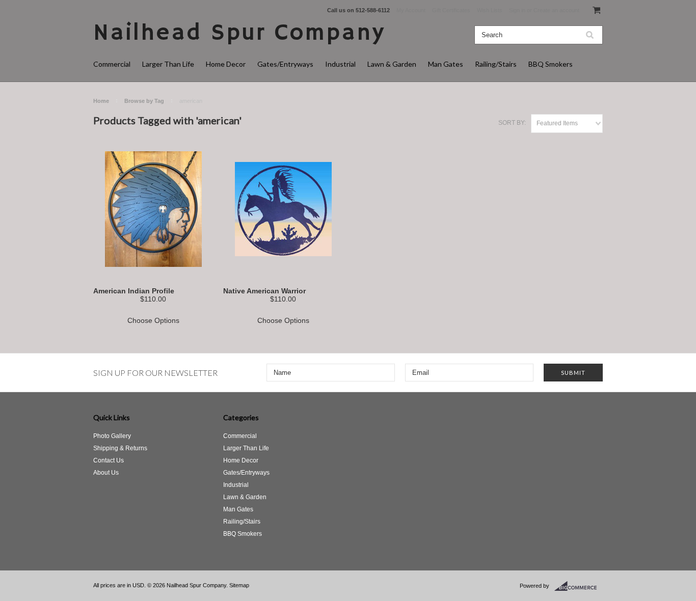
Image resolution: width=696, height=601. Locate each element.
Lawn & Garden (391, 64)
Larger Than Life (168, 64)
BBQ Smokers (550, 64)
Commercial (111, 64)
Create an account (556, 10)
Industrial (340, 64)
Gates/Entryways (285, 64)
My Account (410, 10)
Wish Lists (489, 10)
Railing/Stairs (496, 64)
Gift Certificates (451, 10)
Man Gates (445, 64)
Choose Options (153, 320)
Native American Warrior (264, 291)
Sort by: (512, 122)
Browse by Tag (144, 101)
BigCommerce (578, 586)
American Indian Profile (133, 291)
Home (101, 101)
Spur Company (239, 33)
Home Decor (226, 64)
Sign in (517, 10)
